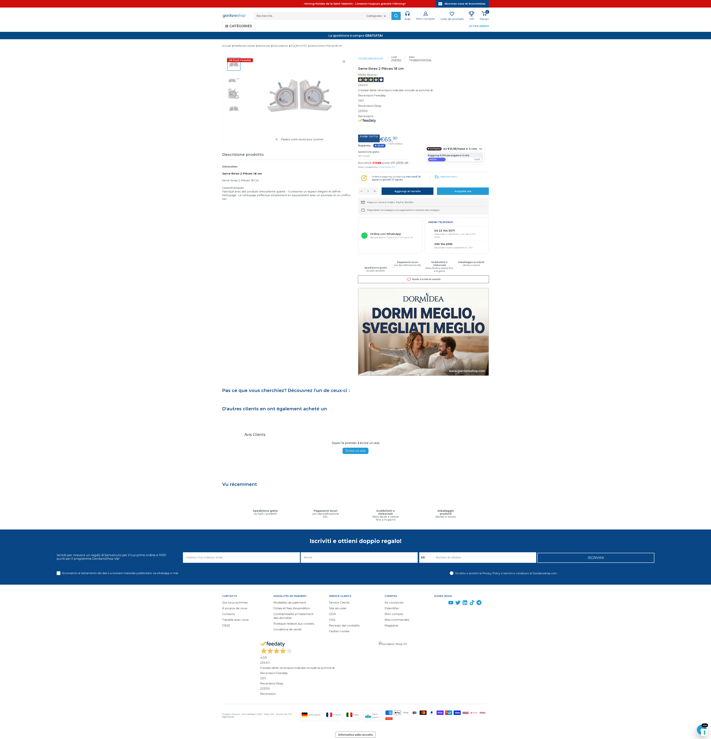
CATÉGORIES (240, 26)
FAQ (332, 619)
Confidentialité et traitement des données (293, 616)
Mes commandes (397, 619)
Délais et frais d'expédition (291, 608)
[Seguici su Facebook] (436, 603)
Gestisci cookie (339, 631)
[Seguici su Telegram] (479, 603)
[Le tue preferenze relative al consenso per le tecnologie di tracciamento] (704, 732)
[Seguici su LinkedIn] (465, 603)
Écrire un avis (355, 451)
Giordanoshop (370, 58)
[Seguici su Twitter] (457, 603)
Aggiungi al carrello (407, 191)
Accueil (227, 45)
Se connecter (394, 602)
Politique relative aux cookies (293, 623)
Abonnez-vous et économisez (464, 3)
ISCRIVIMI (596, 558)
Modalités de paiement (289, 602)
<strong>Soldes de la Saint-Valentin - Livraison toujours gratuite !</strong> (355, 3)
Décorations (280, 45)
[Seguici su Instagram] (443, 603)
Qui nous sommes (235, 602)
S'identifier (392, 608)
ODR (332, 614)
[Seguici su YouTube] (450, 603)
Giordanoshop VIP (386, 167)
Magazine (391, 625)
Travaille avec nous (235, 619)
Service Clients (339, 602)
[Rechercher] (396, 16)
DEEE (226, 625)
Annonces (264, 45)
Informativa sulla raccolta (355, 734)
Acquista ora (463, 191)
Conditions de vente (287, 629)
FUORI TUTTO (299, 45)
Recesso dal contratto (344, 625)
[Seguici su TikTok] (472, 603)
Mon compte (394, 614)
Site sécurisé (337, 608)
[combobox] (426, 557)
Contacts (228, 614)
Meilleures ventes (245, 45)
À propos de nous (234, 608)
